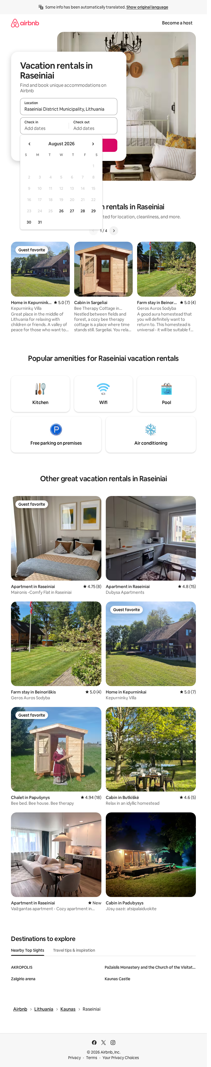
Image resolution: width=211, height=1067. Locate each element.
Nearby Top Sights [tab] (27, 950)
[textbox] (44, 128)
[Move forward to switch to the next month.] (93, 144)
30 (29, 222)
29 (93, 210)
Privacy (74, 1057)
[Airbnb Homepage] (25, 23)
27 (72, 210)
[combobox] (68, 109)
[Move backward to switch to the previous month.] (29, 144)
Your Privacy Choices (120, 1057)
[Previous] (93, 230)
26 (61, 210)
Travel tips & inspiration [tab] (74, 950)
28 (82, 210)
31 (40, 222)
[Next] (113, 230)
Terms (91, 1057)
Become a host (177, 23)
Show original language (147, 7)
